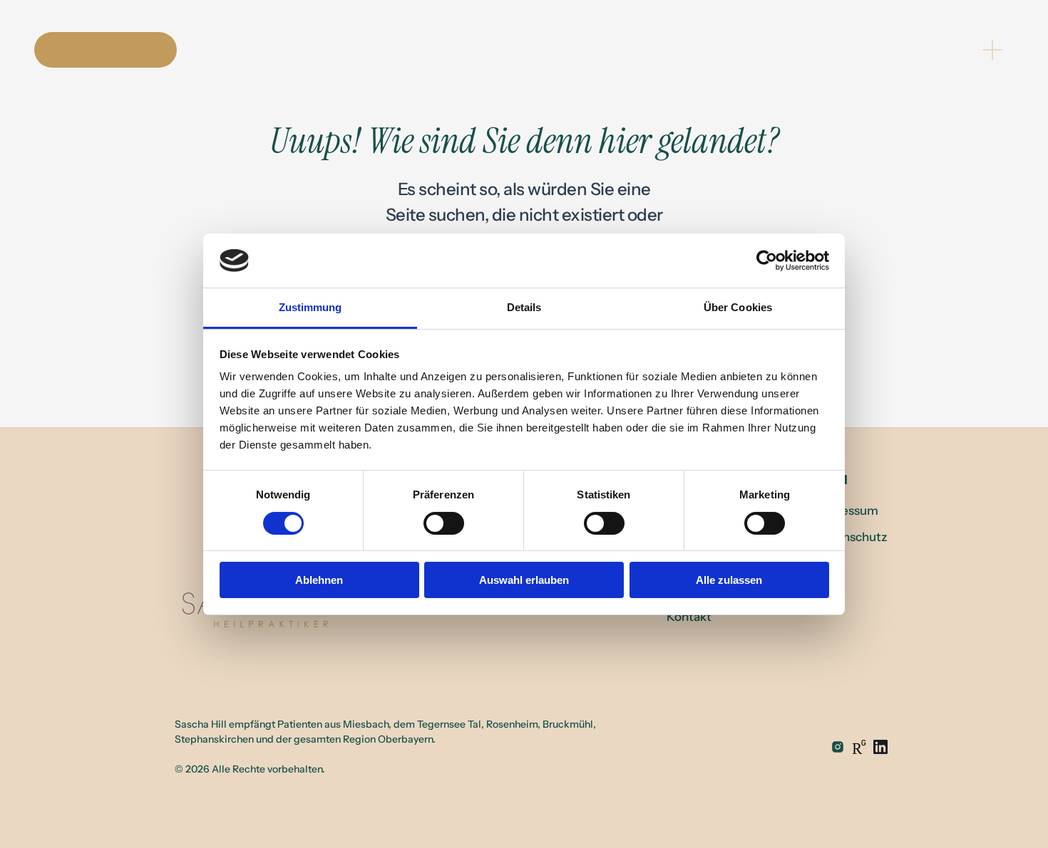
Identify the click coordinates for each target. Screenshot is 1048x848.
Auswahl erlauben (524, 580)
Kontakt (689, 616)
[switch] (443, 523)
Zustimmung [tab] (310, 307)
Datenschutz (851, 537)
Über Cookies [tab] (738, 307)
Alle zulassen (729, 580)
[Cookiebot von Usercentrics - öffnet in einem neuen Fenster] (766, 260)
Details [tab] (524, 307)
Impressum (846, 510)
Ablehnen (319, 580)
